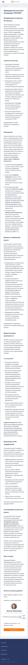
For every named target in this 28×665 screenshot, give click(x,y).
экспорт (15, 197)
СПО (19, 204)
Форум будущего (17, 428)
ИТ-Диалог (9, 426)
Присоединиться (14, 629)
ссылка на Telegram (24, 617)
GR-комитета (15, 124)
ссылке (7, 72)
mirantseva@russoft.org (13, 616)
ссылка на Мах (19, 617)
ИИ (6, 195)
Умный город (16, 200)
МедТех (22, 200)
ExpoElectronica (8, 434)
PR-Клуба (6, 504)
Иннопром (10, 432)
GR (11, 200)
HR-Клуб (11, 206)
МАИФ (15, 432)
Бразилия (17, 294)
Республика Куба (9, 290)
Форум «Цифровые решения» (15, 424)
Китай (12, 294)
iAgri (5, 426)
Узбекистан (18, 290)
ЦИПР (5, 424)
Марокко (7, 292)
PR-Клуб (16, 206)
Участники (4, 6)
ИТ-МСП (21, 193)
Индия (21, 288)
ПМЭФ (19, 422)
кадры (19, 197)
